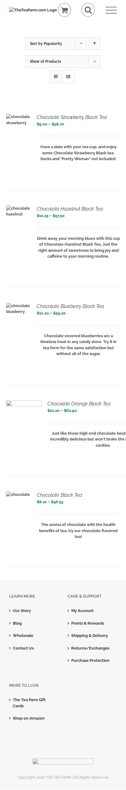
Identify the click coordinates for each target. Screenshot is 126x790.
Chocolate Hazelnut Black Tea (70, 209)
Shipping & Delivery (89, 635)
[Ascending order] (95, 43)
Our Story (22, 610)
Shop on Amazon (29, 718)
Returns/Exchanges (90, 648)
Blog (17, 623)
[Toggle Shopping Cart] (64, 10)
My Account (82, 610)
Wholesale (23, 635)
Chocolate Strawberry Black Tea (72, 117)
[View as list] (68, 77)
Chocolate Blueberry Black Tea (70, 306)
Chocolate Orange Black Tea (79, 404)
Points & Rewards (87, 623)
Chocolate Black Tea (59, 495)
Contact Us (23, 648)
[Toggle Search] (88, 10)
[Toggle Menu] (111, 10)
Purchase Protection (90, 660)
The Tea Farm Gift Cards (29, 702)
